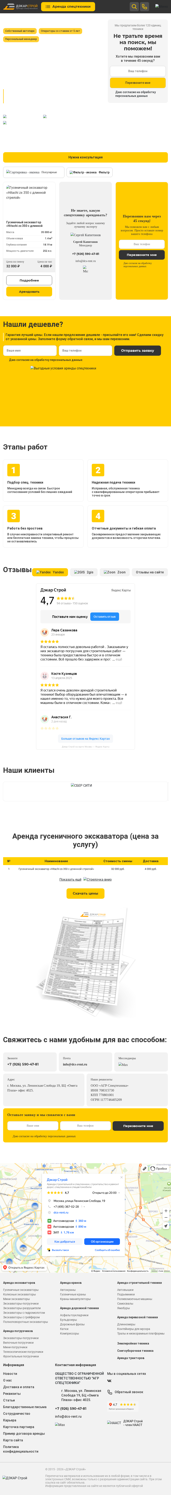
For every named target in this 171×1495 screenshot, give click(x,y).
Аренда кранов (71, 1282)
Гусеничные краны (73, 1294)
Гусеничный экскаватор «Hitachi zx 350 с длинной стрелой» (56, 868)
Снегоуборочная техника (135, 1350)
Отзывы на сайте (150, 572)
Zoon (121, 572)
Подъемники (126, 1294)
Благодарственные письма (25, 1407)
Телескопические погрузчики (23, 1351)
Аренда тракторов (130, 1358)
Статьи (9, 1400)
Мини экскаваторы (16, 1299)
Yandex (58, 572)
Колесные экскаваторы (19, 1294)
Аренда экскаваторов (19, 1282)
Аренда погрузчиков (18, 1331)
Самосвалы (125, 1303)
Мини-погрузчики (15, 1347)
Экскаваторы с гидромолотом (24, 1312)
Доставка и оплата (18, 1387)
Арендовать (29, 292)
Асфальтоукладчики (74, 1315)
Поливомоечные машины (134, 1299)
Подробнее (29, 280)
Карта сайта (13, 1440)
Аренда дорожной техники (79, 1308)
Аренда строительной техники (139, 1282)
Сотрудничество (16, 1414)
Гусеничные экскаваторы (21, 1289)
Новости (10, 1374)
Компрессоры (69, 1333)
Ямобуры (123, 1308)
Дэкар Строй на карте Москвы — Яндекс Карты (85, 747)
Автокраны (68, 1289)
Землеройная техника (133, 1343)
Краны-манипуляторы (75, 1299)
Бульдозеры (68, 1319)
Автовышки (125, 1289)
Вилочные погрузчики (18, 1342)
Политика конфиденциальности (20, 1449)
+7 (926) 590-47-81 (85, 254)
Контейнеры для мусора (133, 1329)
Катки (64, 1329)
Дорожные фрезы (72, 1324)
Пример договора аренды (24, 1434)
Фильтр (104, 172)
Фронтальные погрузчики (21, 1356)
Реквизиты (12, 1394)
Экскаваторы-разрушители (22, 1308)
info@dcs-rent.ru (85, 261)
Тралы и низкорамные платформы (141, 1333)
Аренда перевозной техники (137, 1317)
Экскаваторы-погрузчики (21, 1303)
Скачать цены (85, 893)
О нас (7, 1380)
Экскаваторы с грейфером (21, 1317)
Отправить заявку (137, 351)
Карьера (9, 1420)
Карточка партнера (18, 1427)
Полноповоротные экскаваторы (25, 1321)
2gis (90, 572)
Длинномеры (126, 1324)
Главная (8, 21)
